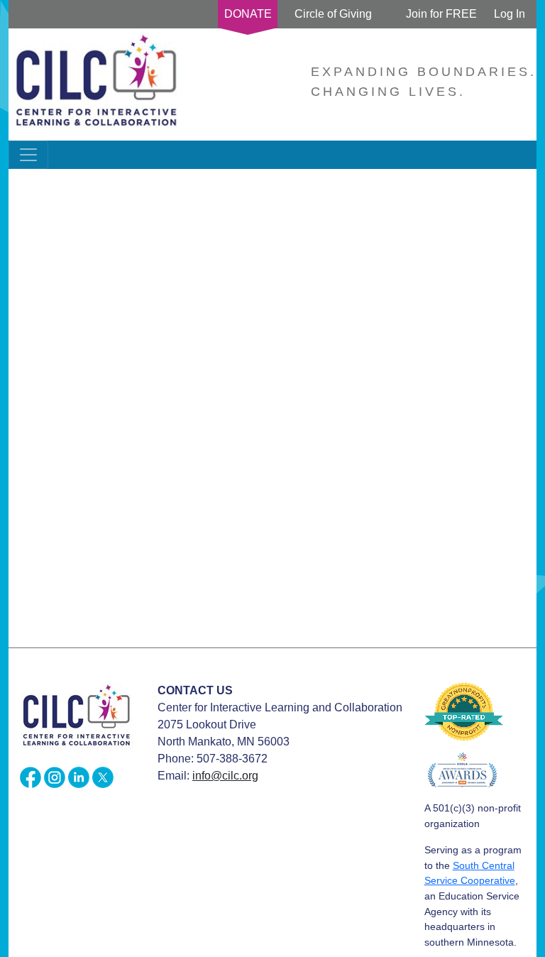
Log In (509, 14)
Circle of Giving (333, 14)
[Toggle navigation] (28, 155)
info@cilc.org (225, 776)
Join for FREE (441, 14)
